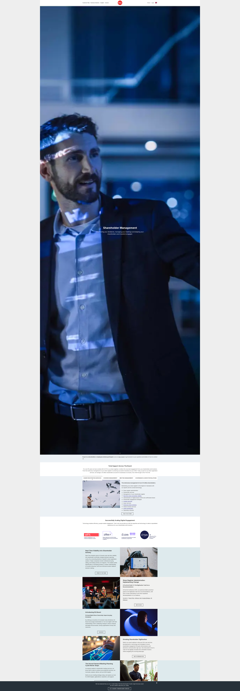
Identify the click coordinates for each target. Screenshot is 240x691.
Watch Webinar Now (139, 656)
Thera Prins (131, 598)
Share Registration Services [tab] (92, 478)
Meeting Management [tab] (126, 478)
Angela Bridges (146, 598)
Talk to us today (127, 513)
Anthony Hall (138, 598)
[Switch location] (156, 2)
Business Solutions (95, 2)
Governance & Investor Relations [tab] (145, 478)
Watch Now (139, 605)
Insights (102, 2)
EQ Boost (101, 632)
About (148, 2)
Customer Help (86, 2)
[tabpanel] (120, 498)
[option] (120, 230)
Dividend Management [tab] (110, 478)
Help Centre (121, 457)
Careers (107, 2)
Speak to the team (101, 573)
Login (152, 2)
